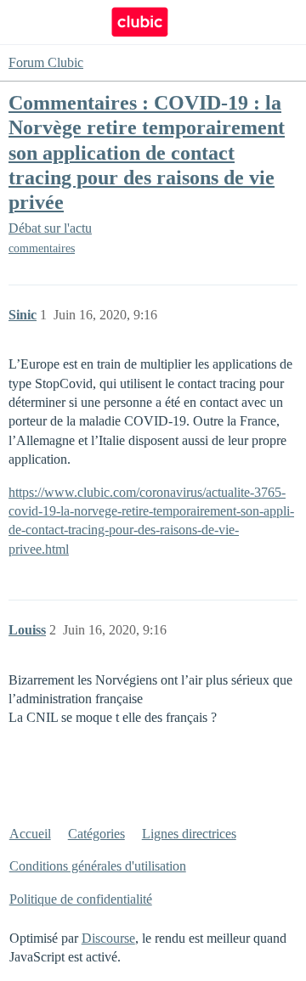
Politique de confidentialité (80, 899)
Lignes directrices (189, 833)
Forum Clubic (45, 62)
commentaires (41, 248)
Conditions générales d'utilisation (97, 866)
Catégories (96, 833)
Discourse (108, 938)
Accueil (30, 833)
